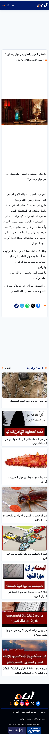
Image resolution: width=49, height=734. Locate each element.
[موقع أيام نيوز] (39, 5)
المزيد (8, 368)
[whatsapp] (16, 306)
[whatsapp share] (27, 306)
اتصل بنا (16, 712)
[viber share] (22, 306)
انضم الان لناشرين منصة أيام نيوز (33, 719)
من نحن (43, 712)
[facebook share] (38, 306)
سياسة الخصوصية (29, 712)
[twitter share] (33, 306)
